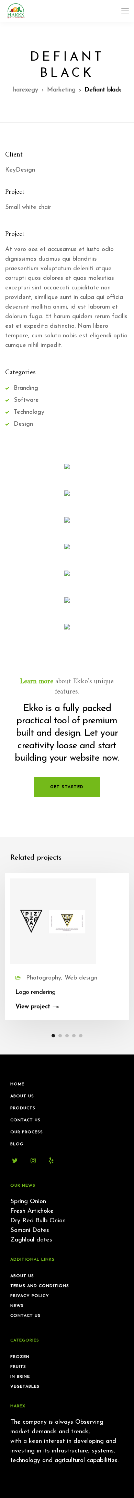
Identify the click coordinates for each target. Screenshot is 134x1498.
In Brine (20, 1377)
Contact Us (25, 1120)
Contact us (25, 1316)
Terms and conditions (39, 1286)
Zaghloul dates (31, 1240)
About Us (22, 1096)
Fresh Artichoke (32, 1211)
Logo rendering (35, 992)
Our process (26, 1132)
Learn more (36, 682)
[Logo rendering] (53, 921)
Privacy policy (29, 1296)
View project (32, 1007)
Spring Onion (28, 1202)
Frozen (20, 1357)
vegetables (25, 1387)
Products (22, 1108)
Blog (16, 1144)
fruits (18, 1367)
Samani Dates (29, 1230)
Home (17, 1084)
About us (22, 1276)
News (17, 1306)
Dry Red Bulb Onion (38, 1221)
